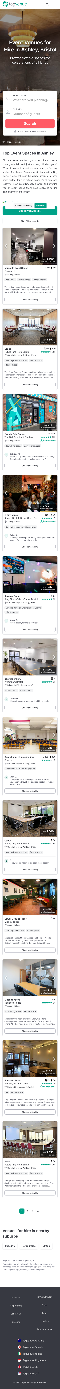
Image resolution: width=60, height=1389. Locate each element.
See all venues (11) (30, 210)
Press (44, 1305)
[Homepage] (14, 4)
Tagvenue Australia (33, 1340)
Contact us (16, 1314)
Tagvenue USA (31, 1373)
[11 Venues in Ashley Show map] (30, 202)
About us (15, 1297)
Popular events (44, 1329)
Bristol (10, 142)
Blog (44, 1313)
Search (30, 123)
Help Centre (16, 1306)
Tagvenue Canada (33, 1347)
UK (4, 142)
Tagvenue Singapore (34, 1360)
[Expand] (55, 4)
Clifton (46, 1245)
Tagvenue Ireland (32, 1353)
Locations (44, 1321)
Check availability (30, 299)
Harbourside (29, 1245)
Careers (16, 1322)
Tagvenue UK (30, 1366)
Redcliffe (10, 1245)
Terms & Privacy (44, 1297)
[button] (47, 4)
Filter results (32, 221)
